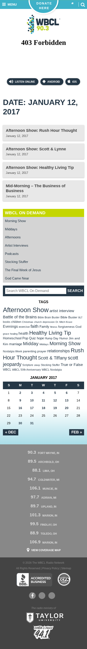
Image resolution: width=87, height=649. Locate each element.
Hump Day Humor (56, 338)
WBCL (7, 369)
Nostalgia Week (12, 351)
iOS (74, 81)
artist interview (62, 311)
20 (66, 408)
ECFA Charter (64, 579)
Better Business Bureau (34, 579)
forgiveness (66, 326)
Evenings (10, 326)
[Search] (83, 4)
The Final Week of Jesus (23, 270)
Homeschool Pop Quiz (19, 338)
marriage (15, 344)
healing (14, 333)
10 (32, 400)
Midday (31, 343)
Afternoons (13, 237)
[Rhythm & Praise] (43, 632)
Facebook (32, 595)
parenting (29, 351)
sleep (37, 365)
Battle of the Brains (20, 317)
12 (55, 400)
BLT (80, 317)
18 (43, 408)
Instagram (51, 595)
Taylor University (43, 617)
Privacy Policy (50, 568)
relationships (58, 351)
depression (49, 322)
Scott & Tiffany (52, 357)
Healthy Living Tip (50, 333)
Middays (11, 229)
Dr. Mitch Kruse (64, 322)
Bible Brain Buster (49, 317)
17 (32, 408)
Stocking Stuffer (16, 262)
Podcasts (12, 254)
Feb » (76, 432)
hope (40, 338)
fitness (53, 327)
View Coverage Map (46, 550)
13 (66, 400)
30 (20, 423)
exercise (24, 326)
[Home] (72, 3)
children (16, 321)
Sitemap (66, 568)
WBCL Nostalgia (52, 369)
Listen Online (24, 81)
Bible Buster (68, 317)
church (38, 322)
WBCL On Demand (25, 212)
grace (6, 333)
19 (55, 408)
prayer (41, 351)
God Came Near (17, 278)
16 (20, 408)
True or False (72, 364)
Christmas (27, 322)
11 (43, 400)
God (78, 326)
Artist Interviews (16, 245)
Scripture (27, 364)
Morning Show (15, 221)
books (6, 321)
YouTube (42, 595)
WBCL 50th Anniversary (26, 369)
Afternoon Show (26, 309)
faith (35, 326)
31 (32, 423)
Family (44, 326)
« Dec (10, 432)
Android (53, 81)
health (23, 333)
